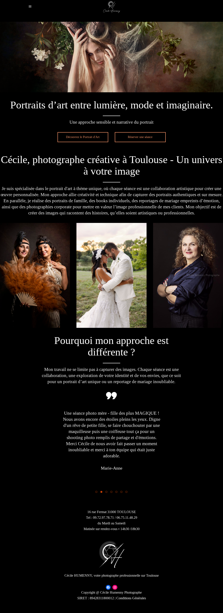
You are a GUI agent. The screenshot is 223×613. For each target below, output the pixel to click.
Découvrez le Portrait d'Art (83, 137)
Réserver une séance (140, 137)
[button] (96, 491)
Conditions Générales (131, 598)
